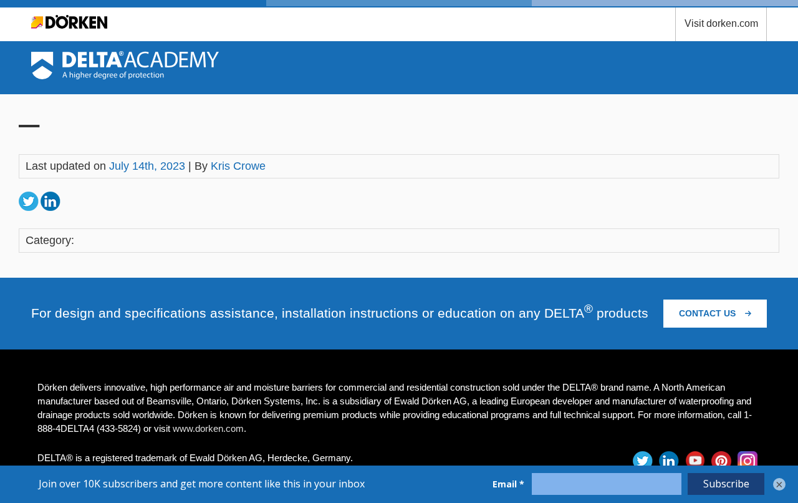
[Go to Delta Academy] (125, 75)
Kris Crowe (238, 166)
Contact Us (708, 313)
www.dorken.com (208, 428)
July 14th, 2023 (147, 166)
